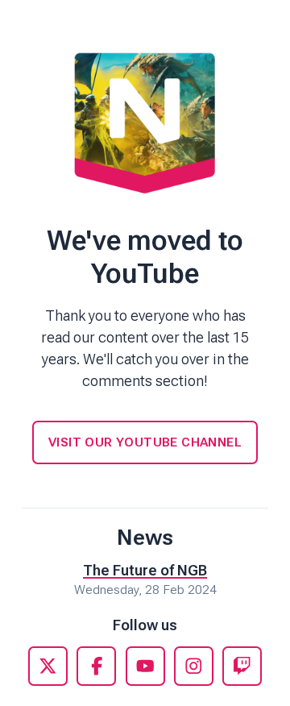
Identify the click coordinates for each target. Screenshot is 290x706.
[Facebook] (96, 666)
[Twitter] (48, 666)
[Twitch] (242, 666)
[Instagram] (193, 666)
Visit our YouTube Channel (145, 442)
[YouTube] (145, 666)
